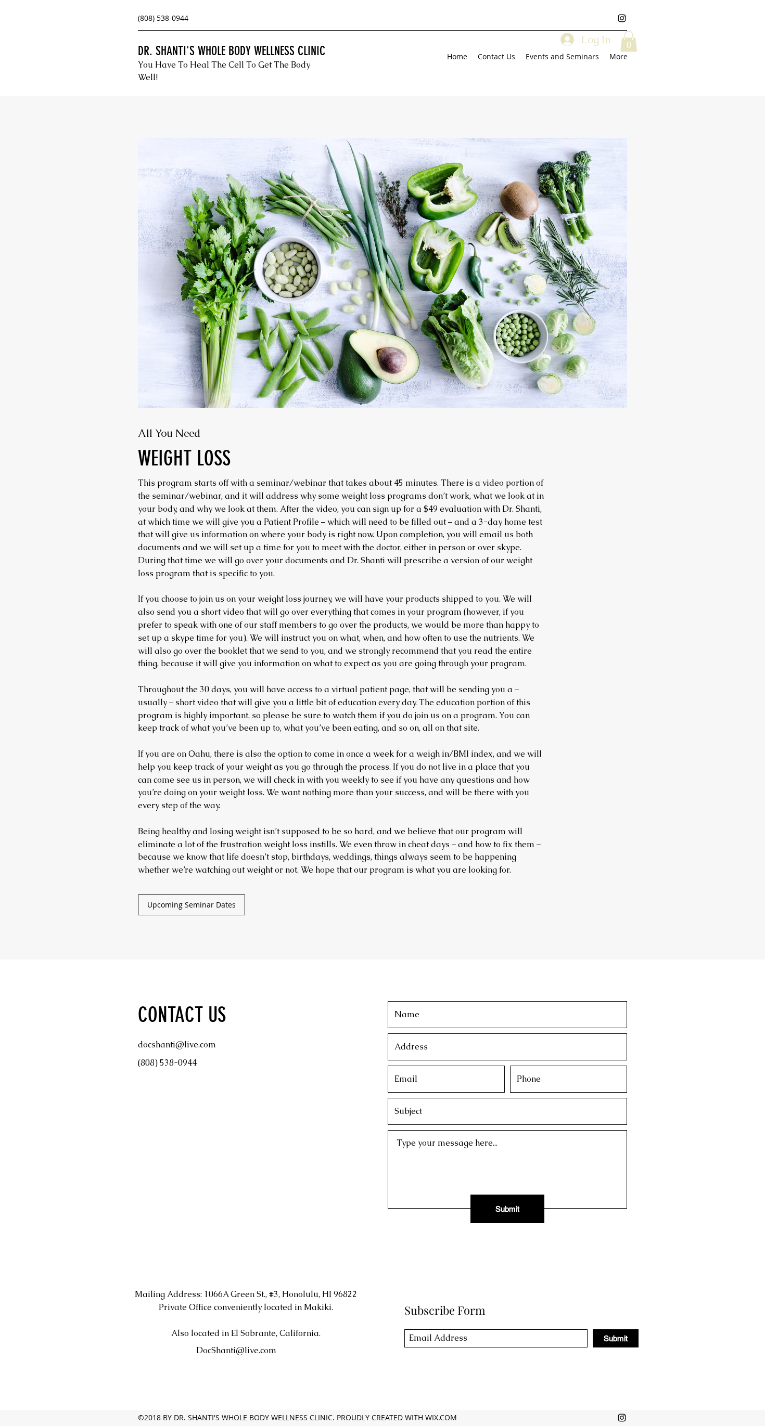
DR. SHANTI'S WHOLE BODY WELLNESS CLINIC (231, 51)
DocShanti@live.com (236, 1350)
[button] (629, 41)
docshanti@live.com (177, 1044)
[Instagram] (622, 18)
